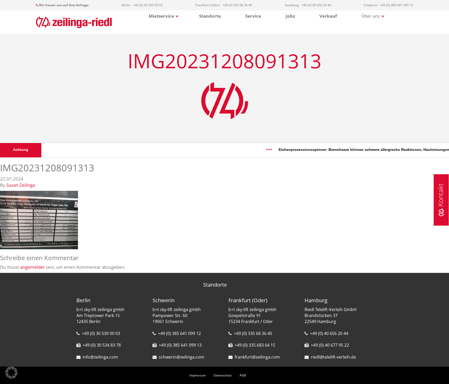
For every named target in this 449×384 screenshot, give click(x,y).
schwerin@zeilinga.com (181, 357)
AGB (243, 375)
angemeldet (32, 267)
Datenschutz (223, 375)
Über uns (370, 16)
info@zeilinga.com (100, 357)
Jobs (290, 16)
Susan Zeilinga (20, 185)
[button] (11, 372)
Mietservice (161, 16)
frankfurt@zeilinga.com (257, 357)
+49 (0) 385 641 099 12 (179, 333)
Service (253, 16)
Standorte (210, 16)
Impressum (197, 375)
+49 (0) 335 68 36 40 (253, 333)
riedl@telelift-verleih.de (333, 357)
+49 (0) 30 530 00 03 (101, 333)
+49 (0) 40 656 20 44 (329, 333)
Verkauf (328, 16)
